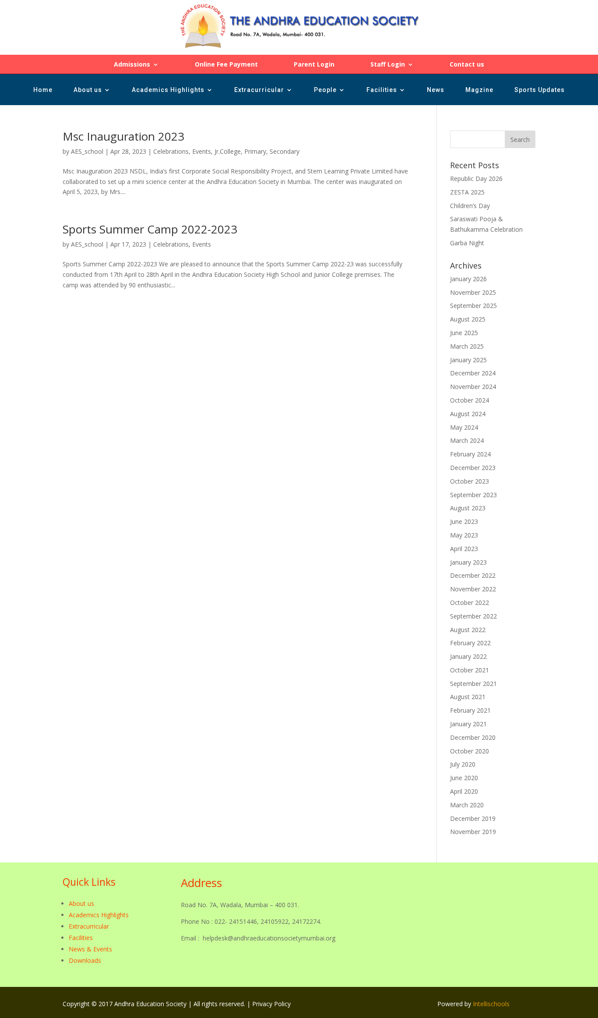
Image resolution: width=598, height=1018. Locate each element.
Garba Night (467, 243)
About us (88, 90)
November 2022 (473, 589)
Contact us (467, 64)
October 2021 (469, 670)
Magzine (479, 90)
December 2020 (473, 737)
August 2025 (467, 319)
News (435, 90)
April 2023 (464, 548)
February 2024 (470, 454)
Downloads (85, 960)
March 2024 (467, 440)
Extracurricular (259, 90)
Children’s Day (470, 205)
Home (43, 90)
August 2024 (467, 414)
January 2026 (468, 279)
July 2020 (462, 764)
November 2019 (473, 831)
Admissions (132, 64)
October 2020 (469, 751)
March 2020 (467, 805)
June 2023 (464, 521)
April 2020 (464, 791)
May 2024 (464, 427)
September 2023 (473, 495)
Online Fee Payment (226, 64)
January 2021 (468, 724)
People (325, 90)
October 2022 (469, 602)
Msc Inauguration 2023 (123, 136)
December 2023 (473, 467)
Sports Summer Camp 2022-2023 (150, 229)
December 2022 (473, 575)
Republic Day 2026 (476, 178)
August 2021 (467, 697)
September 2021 (473, 683)
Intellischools (491, 1004)
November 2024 (473, 386)
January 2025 (468, 360)
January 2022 (468, 656)
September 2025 (473, 305)
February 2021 (470, 710)
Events (201, 151)
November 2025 (473, 292)
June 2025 (464, 333)
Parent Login (314, 64)
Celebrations (171, 151)
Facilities (381, 90)
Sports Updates (539, 90)
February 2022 (470, 643)
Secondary (284, 151)
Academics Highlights (168, 90)
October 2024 (469, 400)
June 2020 (464, 778)
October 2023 (469, 481)
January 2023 (468, 562)
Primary (255, 151)
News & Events (90, 949)
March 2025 (467, 346)
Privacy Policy (271, 1004)
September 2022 (473, 616)
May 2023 (464, 535)
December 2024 (473, 373)
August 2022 (467, 630)
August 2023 (467, 508)
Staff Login (387, 64)
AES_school (87, 151)
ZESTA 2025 (467, 192)
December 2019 (473, 818)
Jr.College (228, 151)
